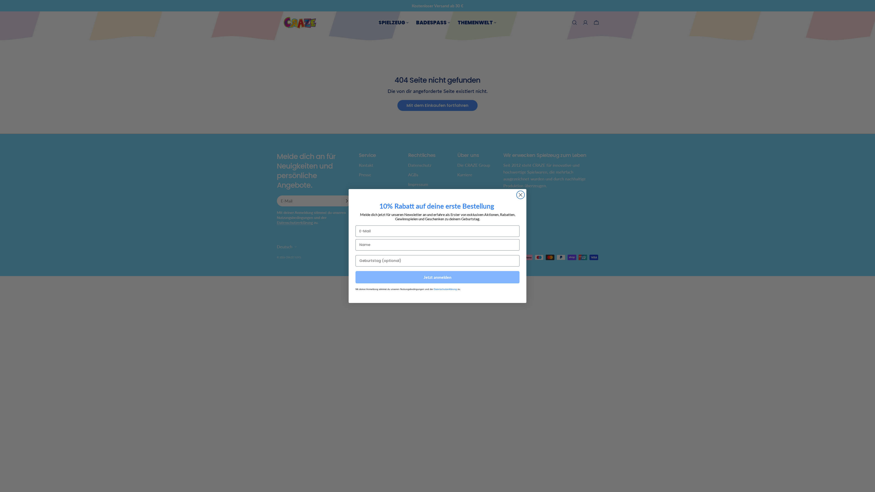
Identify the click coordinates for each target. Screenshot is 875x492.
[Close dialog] (521, 195)
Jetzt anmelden (437, 277)
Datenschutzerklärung (445, 289)
